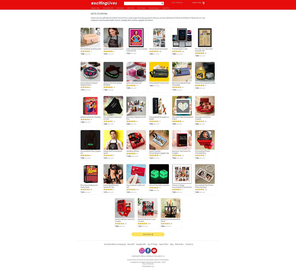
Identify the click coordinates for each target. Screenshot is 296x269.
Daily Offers (165, 8)
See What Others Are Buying (115, 244)
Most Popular (141, 8)
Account (195, 2)
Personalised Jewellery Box (91, 49)
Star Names (150, 259)
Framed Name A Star (179, 49)
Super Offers (163, 244)
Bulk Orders (179, 244)
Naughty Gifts (141, 244)
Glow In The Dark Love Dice (159, 185)
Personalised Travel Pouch (159, 83)
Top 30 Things (152, 244)
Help (199, 2)
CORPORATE (136, 256)
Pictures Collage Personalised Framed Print (182, 186)
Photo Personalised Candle (205, 83)
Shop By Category (154, 8)
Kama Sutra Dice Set (133, 83)
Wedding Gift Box (132, 151)
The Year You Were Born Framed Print (204, 50)
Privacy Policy (131, 259)
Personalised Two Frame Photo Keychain (204, 186)
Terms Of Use (141, 259)
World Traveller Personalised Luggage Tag (159, 152)
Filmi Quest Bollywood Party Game (89, 186)
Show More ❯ (148, 234)
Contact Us (189, 244)
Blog (171, 244)
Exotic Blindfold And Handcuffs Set (110, 186)
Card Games (120, 8)
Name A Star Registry (162, 259)
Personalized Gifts (108, 8)
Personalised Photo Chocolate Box (202, 152)
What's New (130, 8)
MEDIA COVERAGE (147, 256)
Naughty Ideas (95, 8)
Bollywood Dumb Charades (91, 117)
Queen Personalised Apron (113, 49)
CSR (155, 256)
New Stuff (131, 244)
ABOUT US (161, 256)
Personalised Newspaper (158, 49)
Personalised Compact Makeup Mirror (89, 84)
